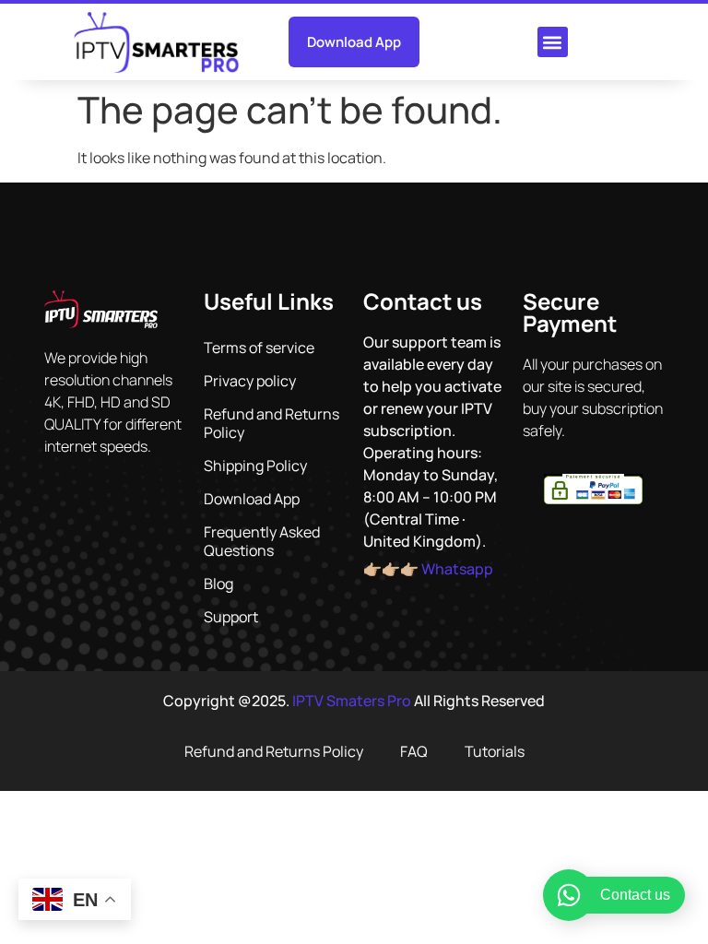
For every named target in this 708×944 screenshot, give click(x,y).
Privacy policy (250, 381)
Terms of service (259, 347)
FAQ (414, 751)
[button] (552, 42)
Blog (218, 583)
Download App (252, 499)
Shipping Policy (255, 465)
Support (231, 617)
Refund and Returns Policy (271, 423)
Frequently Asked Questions (262, 541)
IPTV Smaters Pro (351, 700)
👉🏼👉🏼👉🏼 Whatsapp (428, 569)
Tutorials (495, 751)
